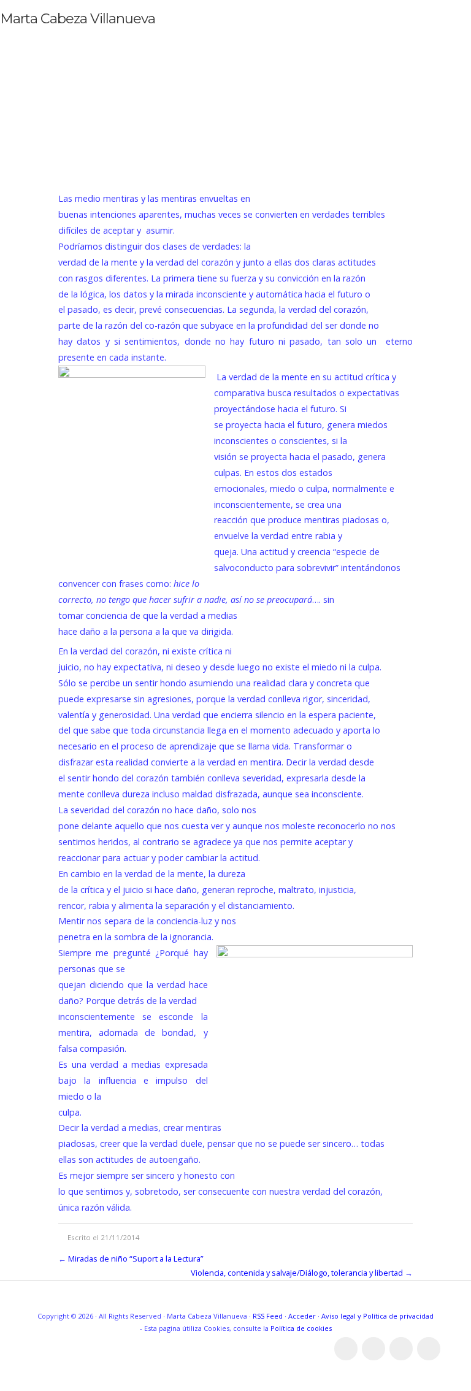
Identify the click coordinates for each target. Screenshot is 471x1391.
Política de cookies (301, 1328)
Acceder (302, 1315)
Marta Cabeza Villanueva (77, 18)
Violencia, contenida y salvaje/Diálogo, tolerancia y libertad (297, 1272)
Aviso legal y (342, 1315)
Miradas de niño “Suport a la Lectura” (136, 1258)
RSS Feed (268, 1315)
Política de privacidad (398, 1315)
